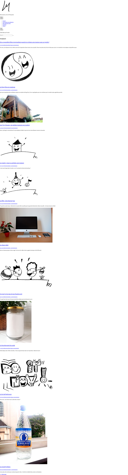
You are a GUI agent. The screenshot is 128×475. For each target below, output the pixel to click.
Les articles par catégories (8, 22)
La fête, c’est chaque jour (7, 201)
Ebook (4, 26)
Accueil (4, 20)
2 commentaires (13, 165)
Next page (4, 474)
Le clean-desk (4, 245)
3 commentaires (14, 203)
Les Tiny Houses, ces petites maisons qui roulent (15, 125)
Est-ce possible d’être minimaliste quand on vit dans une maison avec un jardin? (24, 42)
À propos (4, 24)
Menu (2, 17)
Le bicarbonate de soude (7, 345)
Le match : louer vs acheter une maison (12, 163)
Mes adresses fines (7, 23)
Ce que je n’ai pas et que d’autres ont (11, 294)
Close (2, 18)
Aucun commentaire (14, 45)
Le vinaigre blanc (5, 467)
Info (1, 28)
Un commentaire (14, 128)
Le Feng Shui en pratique (7, 87)
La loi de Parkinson (6, 394)
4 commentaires (14, 90)
